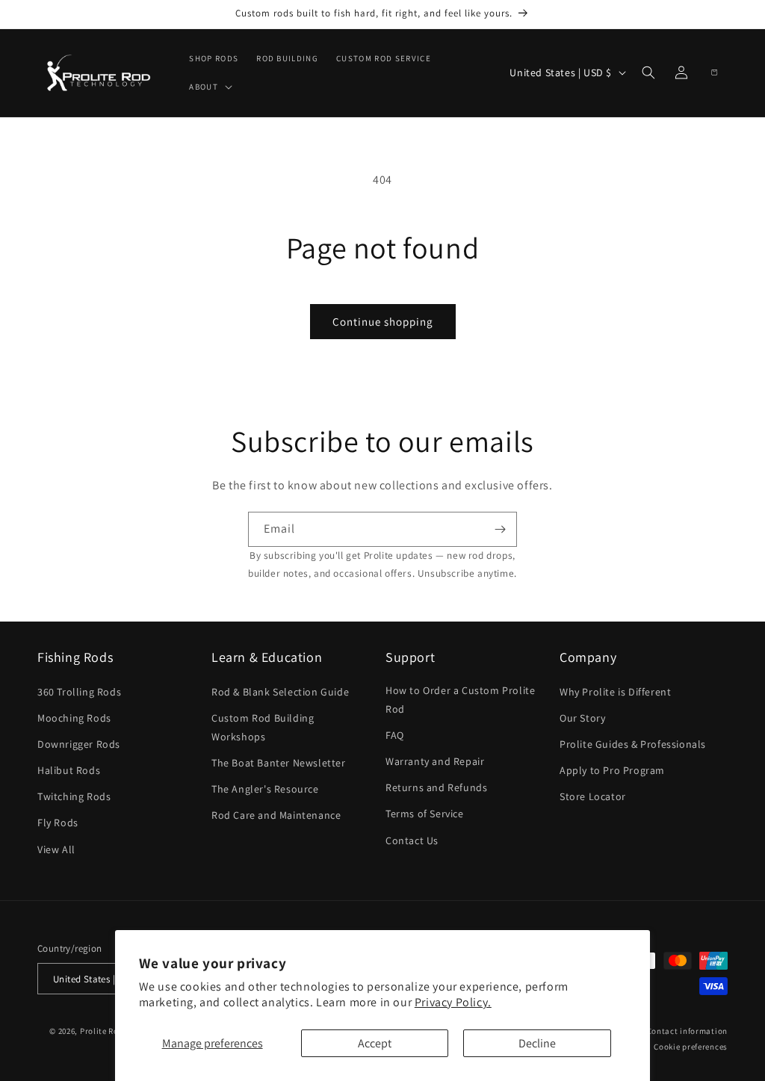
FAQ (394, 735)
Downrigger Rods (78, 744)
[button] (209, 86)
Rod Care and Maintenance (276, 815)
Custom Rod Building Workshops (262, 727)
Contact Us (412, 840)
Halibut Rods (68, 770)
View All (56, 849)
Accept (374, 1043)
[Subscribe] (499, 529)
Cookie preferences (691, 1046)
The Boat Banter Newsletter (278, 762)
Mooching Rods (74, 718)
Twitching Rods (74, 796)
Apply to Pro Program (612, 770)
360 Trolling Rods (79, 692)
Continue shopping (382, 322)
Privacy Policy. (453, 1002)
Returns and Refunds (436, 787)
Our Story (582, 718)
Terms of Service (424, 813)
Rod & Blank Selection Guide (280, 692)
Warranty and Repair (434, 761)
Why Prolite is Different (615, 692)
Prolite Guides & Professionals (633, 744)
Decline (537, 1043)
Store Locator (593, 796)
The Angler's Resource (265, 789)
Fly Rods (57, 822)
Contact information (687, 1031)
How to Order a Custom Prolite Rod (460, 700)
